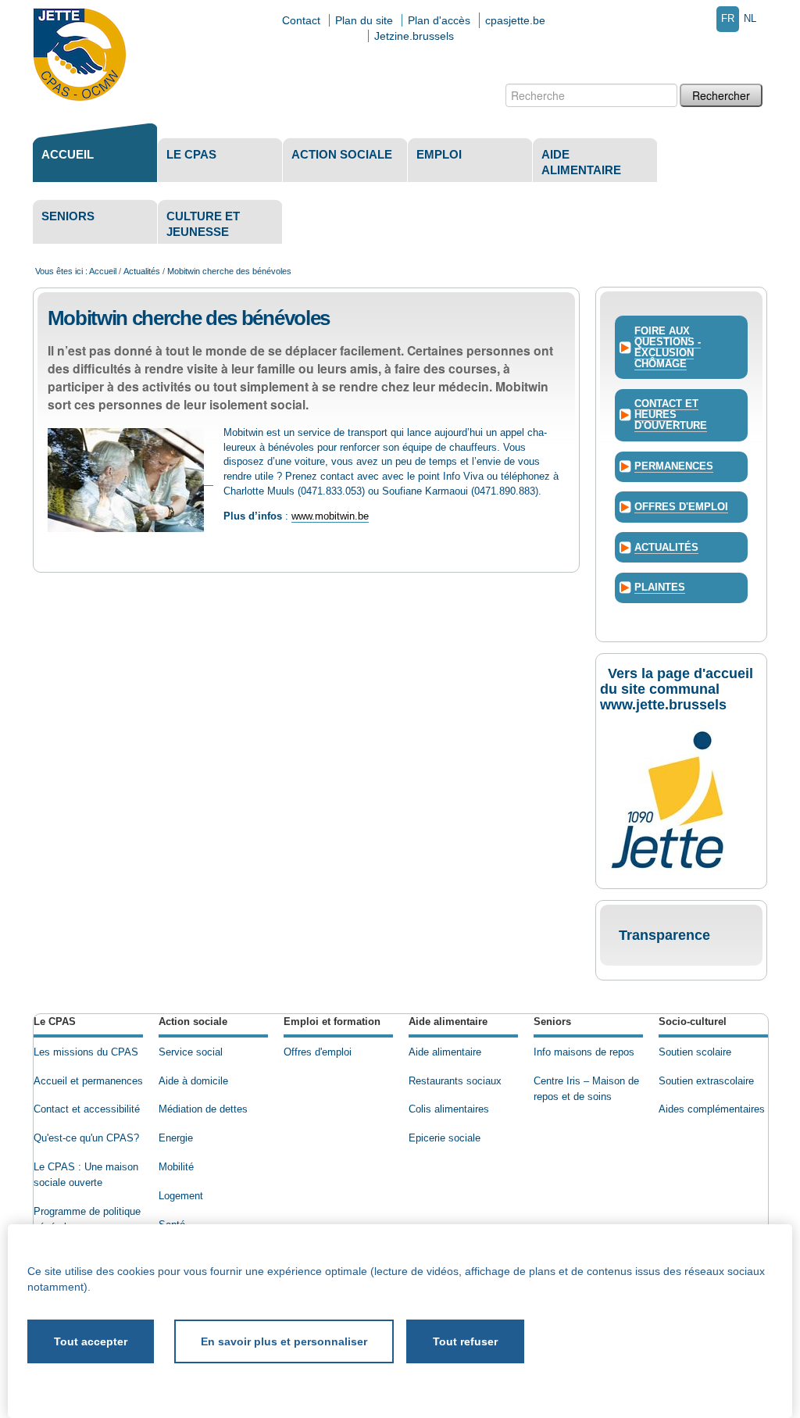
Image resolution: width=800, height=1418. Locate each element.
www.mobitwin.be (330, 516)
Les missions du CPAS (86, 1052)
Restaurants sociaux (455, 1081)
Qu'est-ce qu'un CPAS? (86, 1138)
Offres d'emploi (681, 507)
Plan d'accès (439, 20)
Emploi (439, 154)
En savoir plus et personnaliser (284, 1341)
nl (750, 18)
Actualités (141, 271)
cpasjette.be (515, 20)
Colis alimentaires (449, 1109)
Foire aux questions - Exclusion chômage (667, 348)
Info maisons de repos (584, 1052)
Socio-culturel (693, 1021)
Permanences (673, 466)
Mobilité (176, 1167)
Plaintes (659, 587)
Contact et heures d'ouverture (670, 414)
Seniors (68, 216)
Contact (301, 20)
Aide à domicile (193, 1081)
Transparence (664, 935)
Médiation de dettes (203, 1109)
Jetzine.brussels (414, 36)
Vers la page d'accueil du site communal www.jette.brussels (676, 689)
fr (727, 18)
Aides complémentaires (712, 1109)
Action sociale (341, 154)
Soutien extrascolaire (706, 1081)
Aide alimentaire (581, 162)
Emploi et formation (332, 1021)
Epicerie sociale (444, 1138)
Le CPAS (191, 154)
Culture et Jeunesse (203, 223)
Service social (191, 1052)
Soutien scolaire (695, 1052)
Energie (176, 1138)
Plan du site (364, 20)
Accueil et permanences (88, 1081)
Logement (181, 1196)
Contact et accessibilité (87, 1109)
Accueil (67, 154)
